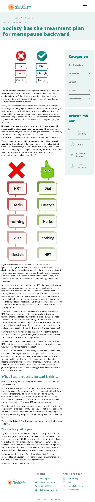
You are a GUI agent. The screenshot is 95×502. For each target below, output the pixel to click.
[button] (85, 6)
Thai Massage (75, 98)
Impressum (41, 499)
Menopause (23, 22)
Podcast (72, 90)
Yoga (80, 144)
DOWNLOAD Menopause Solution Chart (18, 463)
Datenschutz (55, 499)
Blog (17, 18)
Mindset (27, 18)
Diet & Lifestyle (76, 65)
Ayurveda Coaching (80, 154)
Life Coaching (82, 132)
